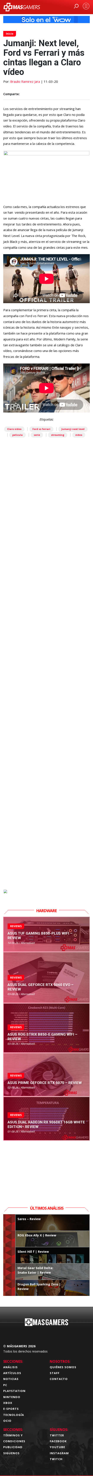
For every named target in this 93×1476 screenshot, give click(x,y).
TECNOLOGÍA (13, 1415)
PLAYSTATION (14, 1391)
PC (5, 1385)
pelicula (17, 434)
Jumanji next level (73, 429)
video (78, 434)
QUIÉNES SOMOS (63, 1367)
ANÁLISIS (10, 1367)
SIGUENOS (11, 1453)
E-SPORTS (11, 1409)
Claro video (14, 429)
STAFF (54, 1373)
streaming (57, 434)
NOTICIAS (11, 1379)
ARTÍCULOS (12, 1373)
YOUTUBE (57, 1447)
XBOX (7, 1403)
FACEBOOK (58, 1441)
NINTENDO (11, 1397)
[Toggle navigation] (86, 6)
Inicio (9, 34)
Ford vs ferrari (41, 429)
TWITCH (56, 1459)
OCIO (7, 1421)
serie (37, 434)
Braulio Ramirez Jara (25, 81)
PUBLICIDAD (12, 1447)
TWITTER (57, 1435)
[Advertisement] (46, 689)
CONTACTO (59, 1379)
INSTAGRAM (59, 1453)
